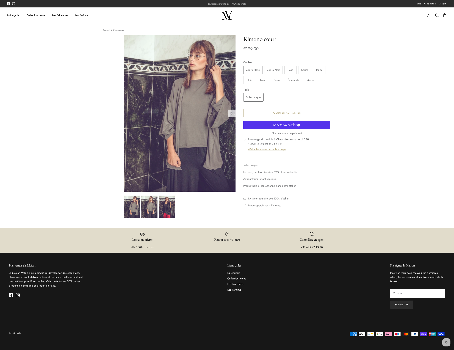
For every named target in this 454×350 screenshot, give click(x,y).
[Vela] (227, 15)
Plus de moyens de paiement (287, 133)
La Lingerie (13, 15)
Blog (419, 3)
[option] (180, 113)
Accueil (106, 30)
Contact (442, 3)
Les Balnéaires (60, 15)
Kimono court (119, 30)
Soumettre (402, 304)
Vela (19, 333)
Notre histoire (430, 3)
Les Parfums (81, 15)
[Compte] (428, 15)
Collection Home (36, 15)
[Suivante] (232, 113)
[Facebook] (8, 3)
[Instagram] (13, 3)
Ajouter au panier (287, 113)
